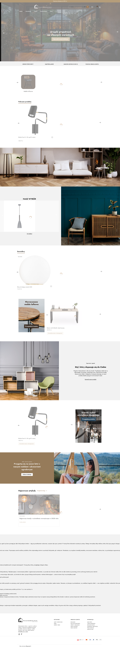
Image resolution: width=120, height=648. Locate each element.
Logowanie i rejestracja (92, 626)
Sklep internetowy (24, 646)
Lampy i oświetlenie (58, 622)
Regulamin (73, 622)
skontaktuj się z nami (23, 631)
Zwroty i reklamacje (75, 625)
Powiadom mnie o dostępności (55, 333)
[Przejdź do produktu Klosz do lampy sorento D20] (34, 270)
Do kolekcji (29, 234)
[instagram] (19, 634)
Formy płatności (74, 626)
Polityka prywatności (75, 623)
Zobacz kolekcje (27, 474)
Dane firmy (89, 622)
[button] (87, 7)
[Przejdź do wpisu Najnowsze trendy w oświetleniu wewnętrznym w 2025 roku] (39, 505)
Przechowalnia (90, 628)
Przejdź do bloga (41, 490)
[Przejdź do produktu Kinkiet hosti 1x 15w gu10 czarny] (35, 120)
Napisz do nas (90, 629)
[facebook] (21, 634)
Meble (55, 623)
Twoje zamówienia (91, 623)
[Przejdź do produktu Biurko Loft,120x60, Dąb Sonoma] (64, 311)
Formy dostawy (74, 628)
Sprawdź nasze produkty (90, 379)
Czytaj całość (23, 522)
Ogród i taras (57, 625)
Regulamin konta (91, 625)
